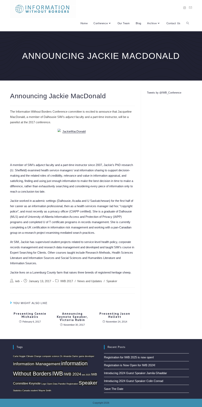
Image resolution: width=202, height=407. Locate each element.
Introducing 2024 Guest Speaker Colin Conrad (133, 381)
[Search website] (187, 23)
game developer (86, 356)
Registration (72, 384)
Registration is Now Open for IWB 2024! (129, 365)
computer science (50, 356)
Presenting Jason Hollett (114, 315)
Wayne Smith (44, 390)
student (34, 390)
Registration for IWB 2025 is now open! (129, 357)
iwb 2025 (86, 375)
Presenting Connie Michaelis (30, 315)
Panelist (62, 384)
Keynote (35, 383)
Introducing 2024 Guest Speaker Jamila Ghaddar (135, 373)
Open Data (52, 384)
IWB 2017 (66, 281)
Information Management (36, 364)
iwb (17, 281)
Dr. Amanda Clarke (69, 356)
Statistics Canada (21, 390)
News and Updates (89, 281)
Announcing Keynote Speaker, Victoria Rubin (72, 316)
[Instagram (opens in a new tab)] (184, 7)
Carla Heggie (19, 356)
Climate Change (33, 356)
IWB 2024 (72, 374)
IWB (57, 373)
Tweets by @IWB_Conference (164, 92)
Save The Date (113, 388)
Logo (43, 384)
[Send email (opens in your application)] (190, 7)
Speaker (111, 281)
